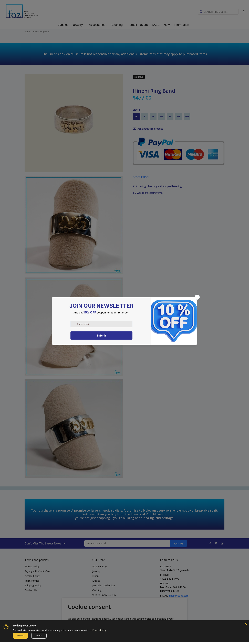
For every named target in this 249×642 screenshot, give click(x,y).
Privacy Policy (99, 630)
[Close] (245, 623)
